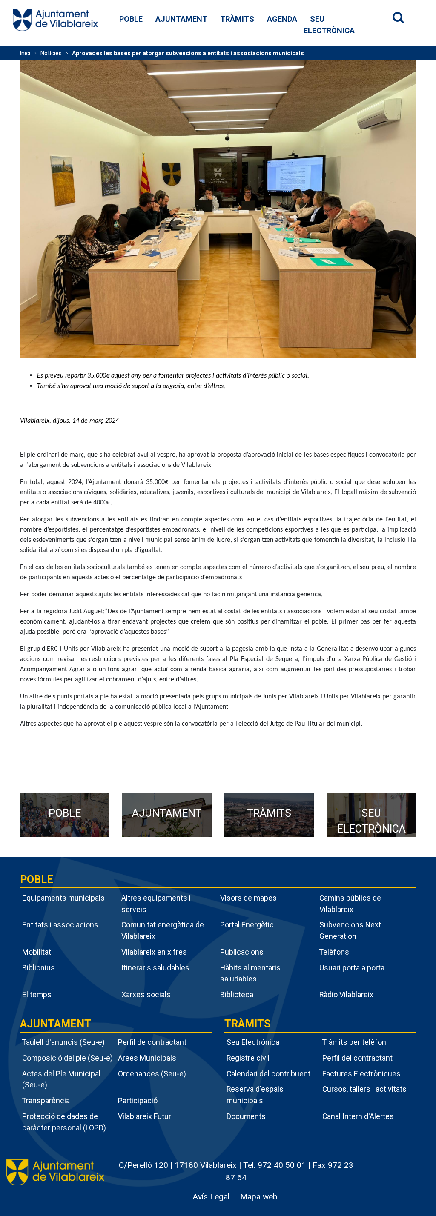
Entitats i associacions (60, 924)
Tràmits (237, 18)
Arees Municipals (147, 1057)
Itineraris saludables (155, 967)
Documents (246, 1116)
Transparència (46, 1100)
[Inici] (55, 19)
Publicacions (242, 951)
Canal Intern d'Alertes (358, 1116)
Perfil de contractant (152, 1042)
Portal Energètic (247, 924)
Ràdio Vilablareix (346, 994)
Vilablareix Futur (144, 1116)
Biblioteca (236, 994)
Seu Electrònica (329, 24)
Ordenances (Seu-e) (152, 1073)
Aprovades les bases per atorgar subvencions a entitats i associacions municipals (188, 53)
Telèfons (334, 951)
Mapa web (259, 1197)
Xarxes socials (146, 994)
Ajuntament (181, 18)
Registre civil (248, 1057)
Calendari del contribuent (268, 1073)
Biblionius (38, 967)
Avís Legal (210, 1197)
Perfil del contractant (357, 1057)
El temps (37, 994)
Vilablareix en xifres (154, 951)
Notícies (51, 53)
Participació (138, 1100)
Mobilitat (36, 951)
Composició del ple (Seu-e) (67, 1057)
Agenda (282, 18)
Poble (131, 18)
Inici (25, 53)
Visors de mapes (248, 897)
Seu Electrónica (253, 1042)
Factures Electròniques (361, 1073)
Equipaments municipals (63, 897)
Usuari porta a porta (351, 967)
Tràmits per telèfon (354, 1042)
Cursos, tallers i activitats (364, 1088)
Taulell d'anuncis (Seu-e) (63, 1042)
